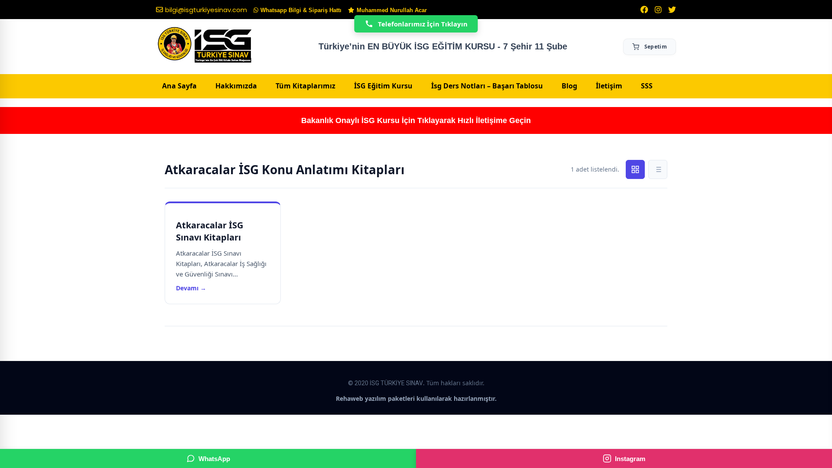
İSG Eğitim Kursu (383, 86)
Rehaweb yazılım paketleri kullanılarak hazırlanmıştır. (416, 398)
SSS (647, 86)
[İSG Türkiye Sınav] (205, 45)
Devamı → (191, 288)
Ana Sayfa (179, 86)
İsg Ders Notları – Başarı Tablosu (487, 86)
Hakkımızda (236, 86)
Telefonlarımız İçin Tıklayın (423, 24)
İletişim (609, 86)
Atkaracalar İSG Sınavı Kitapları (209, 231)
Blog (569, 86)
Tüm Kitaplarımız (305, 86)
